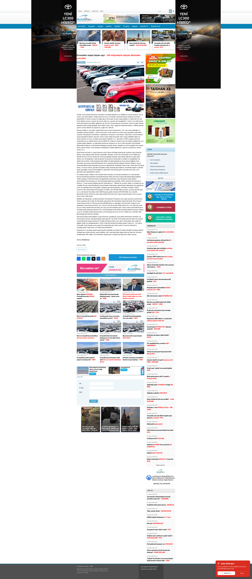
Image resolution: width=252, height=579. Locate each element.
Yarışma (80, 11)
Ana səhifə (81, 26)
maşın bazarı (82, 249)
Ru (173, 11)
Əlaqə (101, 11)
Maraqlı (134, 27)
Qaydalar (117, 26)
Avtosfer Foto (155, 26)
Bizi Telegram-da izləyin (128, 257)
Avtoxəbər (91, 27)
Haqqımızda (95, 11)
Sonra (242, 573)
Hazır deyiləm (154, 163)
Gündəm (100, 27)
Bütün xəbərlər (160, 465)
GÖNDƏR (93, 401)
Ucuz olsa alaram (155, 160)
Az (170, 11)
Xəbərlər (109, 26)
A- (138, 62)
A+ (142, 62)
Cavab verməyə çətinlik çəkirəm (159, 173)
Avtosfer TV (144, 26)
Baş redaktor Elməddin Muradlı (149, 566)
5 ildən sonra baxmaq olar (157, 166)
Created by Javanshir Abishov (149, 569)
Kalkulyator (87, 11)
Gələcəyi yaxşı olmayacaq (157, 170)
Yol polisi (126, 26)
